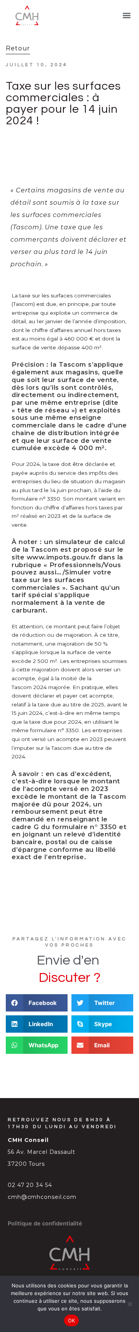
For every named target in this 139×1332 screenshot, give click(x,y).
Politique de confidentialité (45, 1223)
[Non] (129, 1304)
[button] (126, 15)
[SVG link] (26, 15)
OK (71, 1320)
